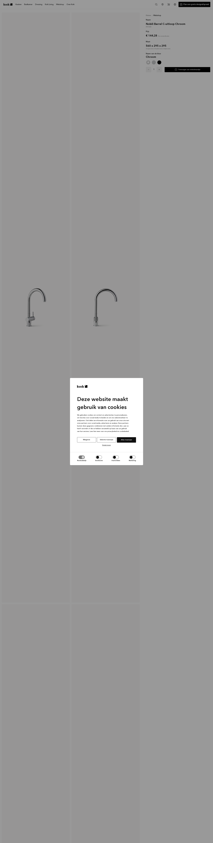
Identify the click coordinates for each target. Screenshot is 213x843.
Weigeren (86, 440)
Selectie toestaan (106, 440)
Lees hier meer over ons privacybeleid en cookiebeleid (109, 431)
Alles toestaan (126, 440)
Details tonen (106, 445)
